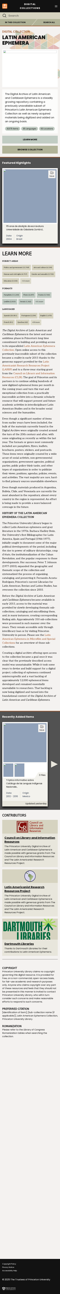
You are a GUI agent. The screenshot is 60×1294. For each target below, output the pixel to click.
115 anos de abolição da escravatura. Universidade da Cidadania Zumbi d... (25, 228)
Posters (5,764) (44, 295)
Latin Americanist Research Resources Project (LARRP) (25, 365)
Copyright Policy (9, 1264)
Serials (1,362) (25, 302)
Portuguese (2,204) (28, 316)
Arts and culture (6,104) (43, 267)
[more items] (54, 764)
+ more (25, 281)
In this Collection (15, 22)
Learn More (30, 139)
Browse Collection (30, 149)
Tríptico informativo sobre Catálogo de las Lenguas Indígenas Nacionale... (24, 783)
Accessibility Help (9, 1270)
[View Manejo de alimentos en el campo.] (30, 68)
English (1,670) (46, 316)
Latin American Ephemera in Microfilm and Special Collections (28, 639)
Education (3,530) (10, 281)
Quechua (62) (22, 322)
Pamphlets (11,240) (11, 295)
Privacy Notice (8, 1267)
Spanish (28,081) (10, 316)
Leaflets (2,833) (10, 302)
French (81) (8, 322)
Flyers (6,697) (28, 295)
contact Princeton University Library (29, 993)
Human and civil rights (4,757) (15, 274)
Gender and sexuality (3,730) (43, 274)
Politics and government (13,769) (16, 267)
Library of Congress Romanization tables (23, 1031)
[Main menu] (56, 6)
